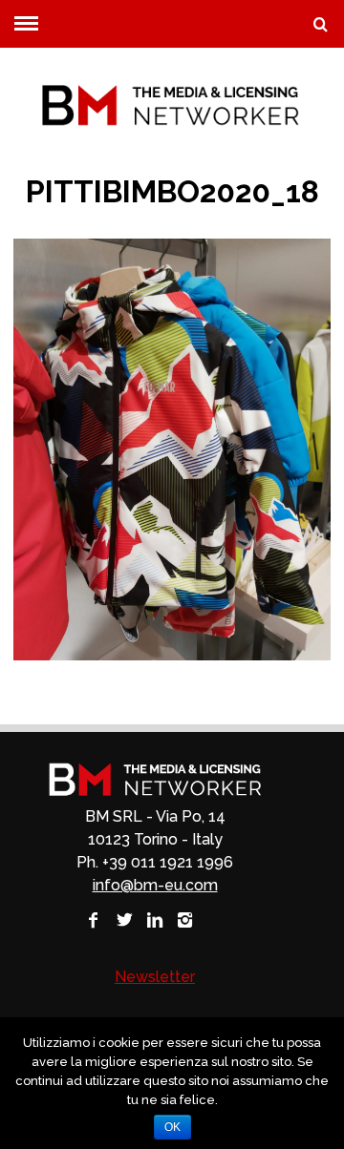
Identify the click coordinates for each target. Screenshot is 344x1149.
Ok (172, 1127)
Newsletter (155, 977)
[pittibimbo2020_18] (171, 655)
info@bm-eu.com (155, 885)
